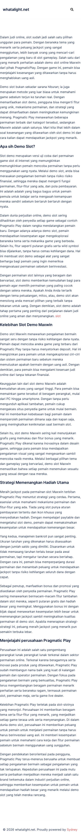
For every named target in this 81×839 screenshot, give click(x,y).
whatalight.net (16, 9)
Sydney (72, 829)
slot (58, 316)
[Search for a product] (71, 9)
